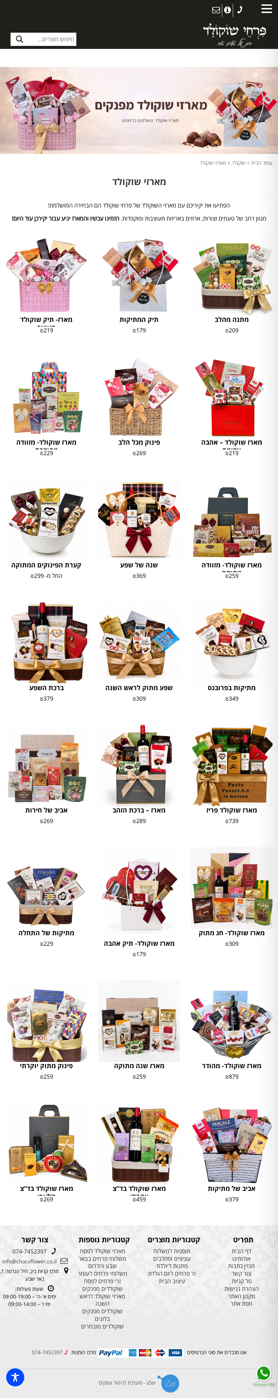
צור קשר (241, 1273)
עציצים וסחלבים (172, 1259)
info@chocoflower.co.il (29, 1261)
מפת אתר (241, 1303)
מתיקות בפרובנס (232, 687)
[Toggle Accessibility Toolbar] (15, 1377)
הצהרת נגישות (241, 1289)
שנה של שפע (139, 565)
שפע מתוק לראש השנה (139, 687)
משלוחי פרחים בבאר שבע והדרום (102, 1262)
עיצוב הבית (172, 1281)
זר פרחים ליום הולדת (172, 1273)
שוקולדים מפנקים (102, 1289)
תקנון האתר (241, 1296)
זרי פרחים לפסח (102, 1281)
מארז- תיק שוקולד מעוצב (46, 323)
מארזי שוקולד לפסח (102, 1251)
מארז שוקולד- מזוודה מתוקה (232, 569)
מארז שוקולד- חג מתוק (232, 932)
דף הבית (241, 1251)
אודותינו (241, 1259)
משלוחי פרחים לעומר (102, 1273)
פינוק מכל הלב (139, 442)
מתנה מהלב (232, 319)
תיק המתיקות (139, 319)
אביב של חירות (46, 810)
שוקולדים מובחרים (102, 1326)
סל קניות (242, 1281)
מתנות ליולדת (172, 1266)
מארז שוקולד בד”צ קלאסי (46, 1192)
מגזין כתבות (241, 1266)
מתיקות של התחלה (46, 932)
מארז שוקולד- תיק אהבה (139, 943)
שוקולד (238, 162)
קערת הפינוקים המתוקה (46, 565)
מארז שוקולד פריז (231, 810)
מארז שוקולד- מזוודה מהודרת (46, 446)
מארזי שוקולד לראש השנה (102, 1300)
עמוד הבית (262, 162)
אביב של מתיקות (232, 1188)
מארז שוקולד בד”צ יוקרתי (139, 1192)
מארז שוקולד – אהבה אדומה (231, 446)
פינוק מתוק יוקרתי (46, 1065)
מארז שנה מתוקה (139, 1065)
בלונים (102, 1319)
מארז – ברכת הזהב (139, 810)
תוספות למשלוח (171, 1251)
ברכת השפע (46, 687)
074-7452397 (29, 1251)
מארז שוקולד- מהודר (231, 1065)
